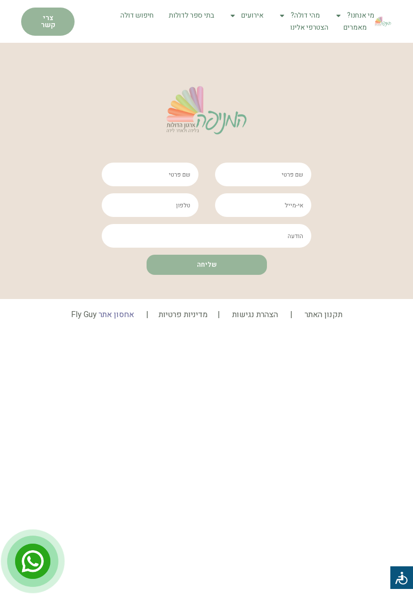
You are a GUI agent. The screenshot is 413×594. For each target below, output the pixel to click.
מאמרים (355, 27)
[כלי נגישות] (401, 577)
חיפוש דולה (137, 15)
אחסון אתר (116, 315)
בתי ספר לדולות (191, 15)
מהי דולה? (305, 15)
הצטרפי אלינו (309, 27)
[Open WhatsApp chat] (32, 561)
